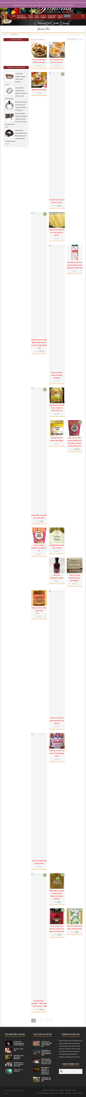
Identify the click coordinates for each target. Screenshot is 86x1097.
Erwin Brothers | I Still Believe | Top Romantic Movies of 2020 (46, 1052)
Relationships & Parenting (52, 16)
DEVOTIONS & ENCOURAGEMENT (22, 16)
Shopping (67, 16)
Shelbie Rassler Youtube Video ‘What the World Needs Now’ (46, 1044)
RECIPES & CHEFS (31, 16)
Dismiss (71, 5)
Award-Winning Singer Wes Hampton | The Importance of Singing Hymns (45, 1071)
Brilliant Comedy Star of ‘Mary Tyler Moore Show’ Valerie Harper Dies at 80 (46, 1061)
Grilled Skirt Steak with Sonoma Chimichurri (18, 1057)
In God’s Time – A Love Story (18, 1070)
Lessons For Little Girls (18, 1049)
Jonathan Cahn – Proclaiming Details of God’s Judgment (19, 1043)
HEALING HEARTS (60, 16)
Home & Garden (37, 16)
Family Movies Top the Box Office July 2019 (46, 1079)
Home (14, 16)
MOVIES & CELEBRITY (43, 16)
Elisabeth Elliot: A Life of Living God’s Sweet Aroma (19, 1064)
